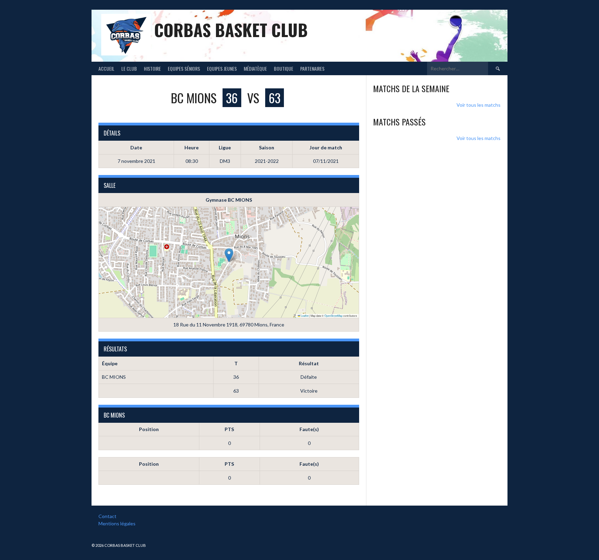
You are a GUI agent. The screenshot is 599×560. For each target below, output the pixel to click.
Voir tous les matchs (479, 105)
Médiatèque (255, 68)
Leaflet (304, 315)
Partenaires (312, 68)
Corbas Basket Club (231, 29)
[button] (229, 255)
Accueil (106, 68)
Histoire (152, 68)
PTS (229, 429)
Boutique (283, 68)
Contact (107, 516)
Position (149, 429)
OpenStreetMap (333, 315)
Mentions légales (117, 523)
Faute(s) (309, 429)
